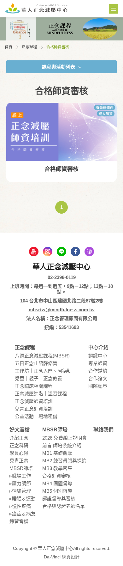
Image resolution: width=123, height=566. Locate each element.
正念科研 (18, 445)
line (61, 251)
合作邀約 (97, 371)
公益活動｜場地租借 (36, 416)
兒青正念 (18, 460)
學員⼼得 (18, 453)
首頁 (8, 47)
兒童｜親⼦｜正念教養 (38, 378)
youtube (33, 251)
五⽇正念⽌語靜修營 (36, 363)
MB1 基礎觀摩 (57, 453)
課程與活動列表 (58, 67)
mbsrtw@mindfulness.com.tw (62, 309)
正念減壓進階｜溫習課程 (41, 393)
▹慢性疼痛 (20, 506)
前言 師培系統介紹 (61, 445)
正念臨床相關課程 (34, 386)
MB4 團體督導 (57, 483)
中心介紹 (98, 347)
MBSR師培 (21, 468)
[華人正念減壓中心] (36, 8)
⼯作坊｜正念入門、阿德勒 (43, 371)
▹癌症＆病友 (22, 513)
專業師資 (97, 363)
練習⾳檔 (18, 521)
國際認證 (97, 386)
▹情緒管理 (20, 491)
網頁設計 (70, 556)
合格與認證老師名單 (63, 506)
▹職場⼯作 (20, 475)
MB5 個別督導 (57, 491)
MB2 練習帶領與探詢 (64, 460)
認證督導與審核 (58, 498)
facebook (75, 251)
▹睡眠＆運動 (22, 498)
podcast (89, 251)
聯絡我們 (103, 429)
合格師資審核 (56, 475)
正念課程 (29, 47)
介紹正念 (18, 438)
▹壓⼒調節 (20, 483)
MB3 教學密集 (57, 468)
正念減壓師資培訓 (34, 401)
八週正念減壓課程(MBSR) (42, 355)
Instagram (47, 251)
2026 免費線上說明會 (64, 438)
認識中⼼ (97, 355)
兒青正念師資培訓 (34, 408)
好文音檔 (19, 429)
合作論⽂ (97, 378)
